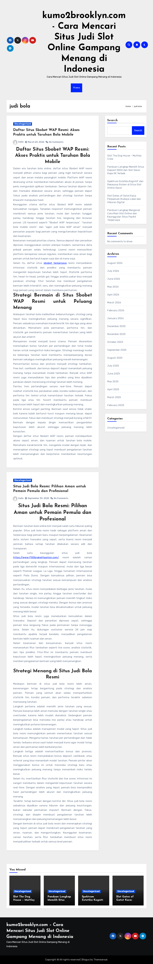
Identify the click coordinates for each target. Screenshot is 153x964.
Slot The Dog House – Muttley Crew (24, 900)
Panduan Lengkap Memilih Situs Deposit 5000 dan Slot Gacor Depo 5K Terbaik (125, 170)
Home (76, 88)
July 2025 (113, 365)
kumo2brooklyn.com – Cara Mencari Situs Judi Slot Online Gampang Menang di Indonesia (39, 931)
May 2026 (113, 286)
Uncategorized (22, 124)
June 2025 (113, 373)
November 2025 (116, 334)
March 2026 (114, 302)
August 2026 (115, 263)
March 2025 (114, 397)
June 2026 (113, 278)
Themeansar (100, 959)
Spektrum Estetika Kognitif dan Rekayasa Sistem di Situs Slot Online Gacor (125, 184)
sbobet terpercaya (55, 262)
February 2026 (115, 310)
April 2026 (113, 294)
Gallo (21, 142)
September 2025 (116, 350)
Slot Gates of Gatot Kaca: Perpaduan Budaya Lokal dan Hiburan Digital (124, 199)
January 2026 (115, 318)
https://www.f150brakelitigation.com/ (36, 557)
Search (112, 120)
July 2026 (113, 271)
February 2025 (115, 405)
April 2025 (113, 389)
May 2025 (112, 381)
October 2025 (115, 342)
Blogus (86, 959)
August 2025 (114, 357)
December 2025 (116, 326)
